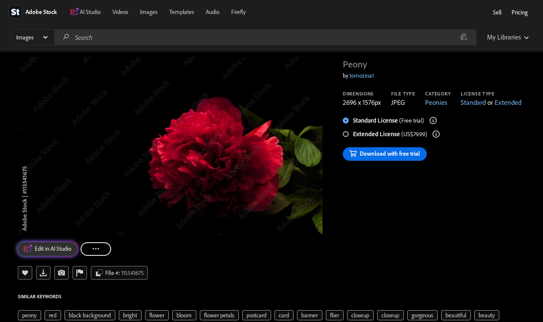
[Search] (66, 37)
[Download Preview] (43, 273)
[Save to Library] (25, 273)
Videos (120, 12)
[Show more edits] (96, 249)
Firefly (238, 12)
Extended (508, 102)
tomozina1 (362, 75)
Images (148, 12)
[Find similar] (464, 37)
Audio (212, 12)
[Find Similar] (61, 273)
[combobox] (265, 37)
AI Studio (90, 12)
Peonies (436, 102)
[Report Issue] (80, 273)
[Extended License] (436, 134)
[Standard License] (433, 120)
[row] (29, 315)
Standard (473, 102)
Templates (181, 12)
